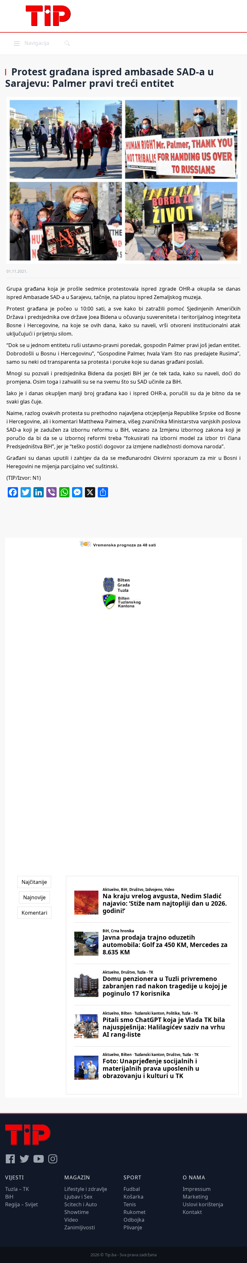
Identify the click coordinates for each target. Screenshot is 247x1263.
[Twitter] (24, 1159)
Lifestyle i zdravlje (85, 1188)
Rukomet (135, 1212)
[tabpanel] (152, 985)
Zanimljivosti (79, 1227)
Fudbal (132, 1188)
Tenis (130, 1204)
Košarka (133, 1196)
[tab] (34, 882)
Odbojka (134, 1219)
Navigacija (31, 42)
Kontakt (192, 1212)
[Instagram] (53, 1159)
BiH (9, 1196)
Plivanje (133, 1227)
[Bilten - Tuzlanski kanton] (123, 601)
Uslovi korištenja (203, 1204)
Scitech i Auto (80, 1204)
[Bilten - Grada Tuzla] (123, 585)
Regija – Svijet (21, 1204)
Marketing (195, 1196)
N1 (35, 477)
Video (71, 1219)
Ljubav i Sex (78, 1196)
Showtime (76, 1212)
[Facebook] (10, 1159)
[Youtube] (38, 1159)
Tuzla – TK (17, 1188)
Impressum (197, 1188)
